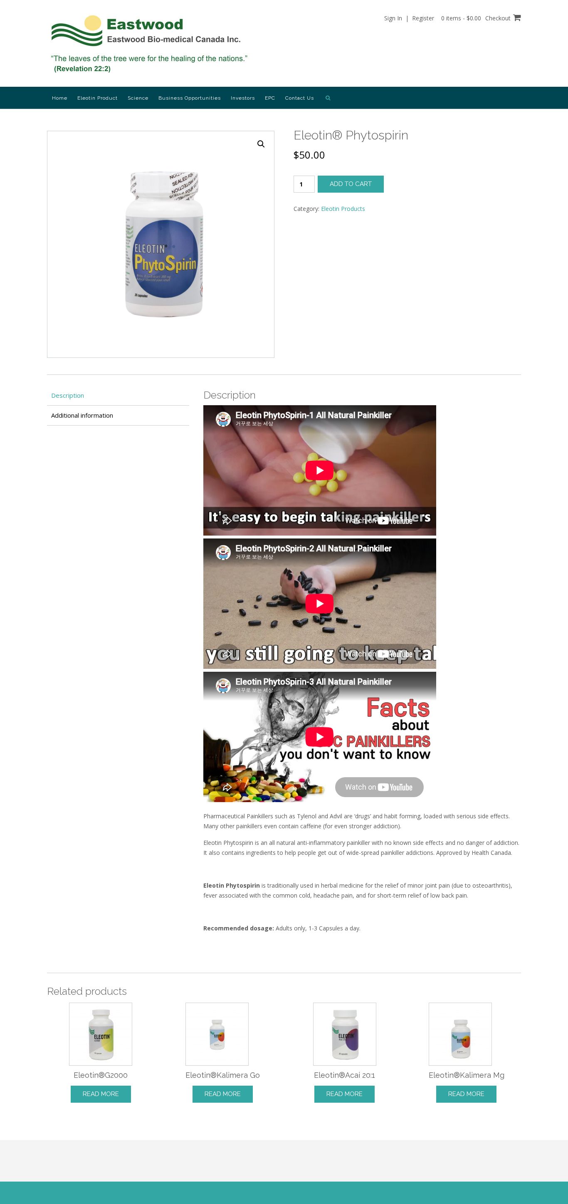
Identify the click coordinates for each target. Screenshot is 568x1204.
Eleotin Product (97, 98)
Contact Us (299, 98)
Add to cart (351, 184)
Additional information (82, 415)
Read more (101, 1094)
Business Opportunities (189, 98)
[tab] (118, 395)
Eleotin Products (343, 209)
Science (138, 98)
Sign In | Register (409, 18)
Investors (243, 98)
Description (67, 395)
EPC (270, 98)
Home (59, 98)
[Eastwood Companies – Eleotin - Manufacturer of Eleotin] (151, 44)
